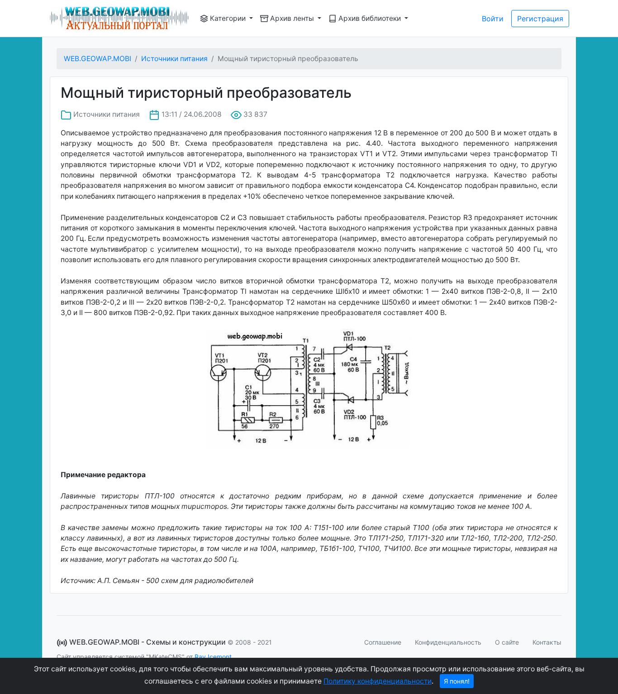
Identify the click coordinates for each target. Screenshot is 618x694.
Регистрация (540, 18)
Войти (493, 18)
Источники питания (174, 58)
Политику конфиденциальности (377, 681)
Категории (227, 18)
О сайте (507, 642)
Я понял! (457, 681)
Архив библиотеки (370, 18)
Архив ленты (292, 18)
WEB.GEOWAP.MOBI (97, 58)
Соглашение (382, 642)
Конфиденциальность (448, 642)
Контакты (546, 642)
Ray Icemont (213, 656)
